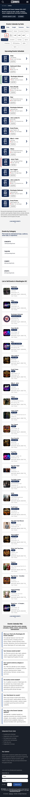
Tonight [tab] (14, 27)
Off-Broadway (16, 43)
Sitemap (11, 793)
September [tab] (9, 31)
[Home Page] (15, 2)
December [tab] (27, 31)
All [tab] (3, 27)
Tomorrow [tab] (21, 27)
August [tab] (3, 31)
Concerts (12, 39)
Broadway (7, 43)
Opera (15, 47)
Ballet (24, 43)
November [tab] (21, 31)
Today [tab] (7, 27)
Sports (26, 39)
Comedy (20, 39)
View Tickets (26, 56)
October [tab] (15, 31)
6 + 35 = (4, 784)
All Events (4, 39)
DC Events (4, 5)
